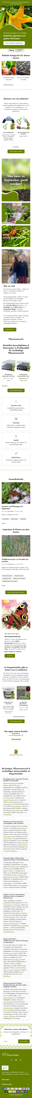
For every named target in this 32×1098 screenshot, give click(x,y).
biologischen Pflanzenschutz (11, 923)
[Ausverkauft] (22, 128)
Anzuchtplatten (7, 836)
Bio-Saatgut (12, 783)
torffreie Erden (21, 843)
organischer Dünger (13, 877)
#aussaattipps (6, 519)
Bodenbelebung (7, 883)
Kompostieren (24, 885)
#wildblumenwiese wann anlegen (10, 581)
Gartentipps (6, 976)
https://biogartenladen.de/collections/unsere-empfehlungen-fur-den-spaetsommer (12, 7)
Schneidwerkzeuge (8, 1002)
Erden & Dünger (23, 845)
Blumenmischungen (11, 953)
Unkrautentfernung (8, 1008)
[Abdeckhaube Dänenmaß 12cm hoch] (8, 365)
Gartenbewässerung (8, 932)
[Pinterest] (16, 1060)
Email (5, 1041)
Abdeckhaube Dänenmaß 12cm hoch (8, 375)
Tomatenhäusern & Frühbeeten (11, 905)
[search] (7, 9)
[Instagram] (20, 1060)
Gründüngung (7, 814)
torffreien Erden (14, 867)
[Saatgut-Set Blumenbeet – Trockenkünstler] (23, 693)
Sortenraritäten (16, 810)
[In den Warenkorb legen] (7, 128)
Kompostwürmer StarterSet (8, 703)
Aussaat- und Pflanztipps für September (12, 507)
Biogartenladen (18, 1095)
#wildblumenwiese (7, 578)
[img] (16, 734)
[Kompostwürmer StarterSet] (8, 693)
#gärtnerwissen (14, 519)
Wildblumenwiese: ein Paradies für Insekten (15, 560)
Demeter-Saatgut (17, 806)
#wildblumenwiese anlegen (19, 578)
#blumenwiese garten (7, 576)
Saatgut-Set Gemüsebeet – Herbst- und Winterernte (18, 134)
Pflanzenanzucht (22, 828)
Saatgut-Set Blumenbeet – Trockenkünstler (23, 703)
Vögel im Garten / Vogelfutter (11, 970)
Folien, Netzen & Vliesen (13, 917)
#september (23, 519)
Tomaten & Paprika (8, 800)
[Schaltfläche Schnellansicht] (7, 124)
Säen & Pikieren (7, 838)
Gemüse (8, 798)
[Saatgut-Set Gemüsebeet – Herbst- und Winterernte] (18, 123)
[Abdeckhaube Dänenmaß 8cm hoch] (23, 365)
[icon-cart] (28, 9)
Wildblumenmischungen (20, 951)
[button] (14, 758)
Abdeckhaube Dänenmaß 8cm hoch (23, 375)
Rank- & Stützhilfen (23, 925)
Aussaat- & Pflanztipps (11, 851)
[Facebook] (11, 1060)
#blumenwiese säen (19, 576)
